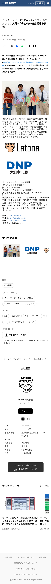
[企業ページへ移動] (25, 385)
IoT (5, 316)
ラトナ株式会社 (35, 359)
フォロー (25, 411)
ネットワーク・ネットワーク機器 (18, 298)
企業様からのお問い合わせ (25, 568)
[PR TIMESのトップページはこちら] (10, 3)
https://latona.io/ (27, 426)
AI (5, 322)
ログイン (31, 3)
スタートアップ (31, 316)
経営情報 (8, 285)
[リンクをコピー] (34, 46)
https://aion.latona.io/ (17, 218)
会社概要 (8, 557)
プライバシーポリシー (25, 557)
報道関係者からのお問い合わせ (25, 563)
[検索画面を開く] (48, 3)
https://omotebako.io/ (17, 220)
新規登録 (40, 3)
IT (44, 316)
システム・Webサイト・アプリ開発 (19, 304)
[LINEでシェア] (22, 46)
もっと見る (44, 486)
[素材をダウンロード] (29, 46)
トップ (6, 359)
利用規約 (42, 557)
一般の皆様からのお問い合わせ (25, 574)
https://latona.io (14, 215)
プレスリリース (19, 359)
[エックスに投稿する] (12, 46)
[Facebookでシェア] (17, 46)
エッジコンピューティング (22, 322)
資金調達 (16, 316)
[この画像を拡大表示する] (11, 250)
